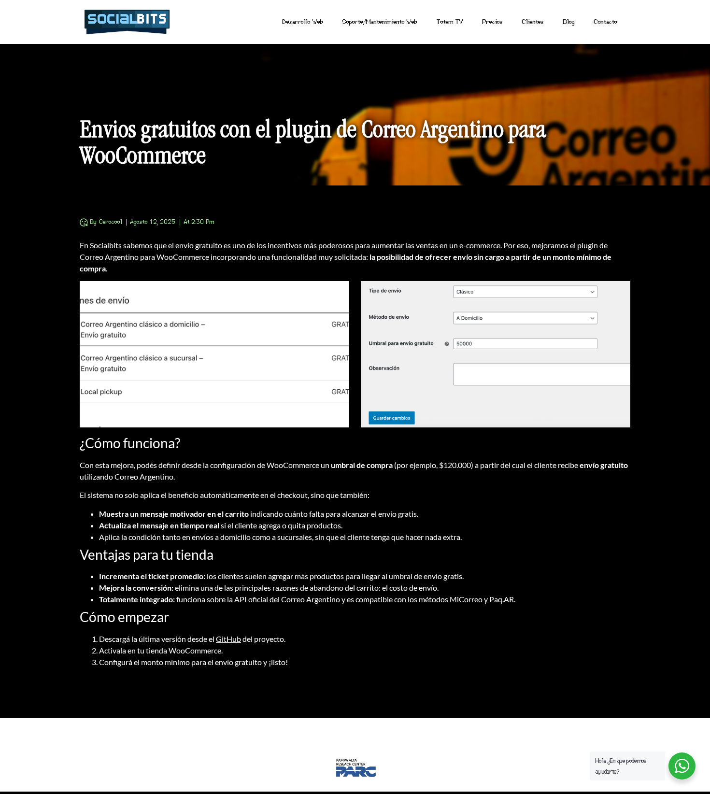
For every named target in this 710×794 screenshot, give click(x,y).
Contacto (605, 21)
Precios (493, 21)
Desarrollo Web (303, 21)
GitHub (228, 638)
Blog (569, 21)
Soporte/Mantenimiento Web (379, 21)
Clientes (533, 21)
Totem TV (450, 21)
